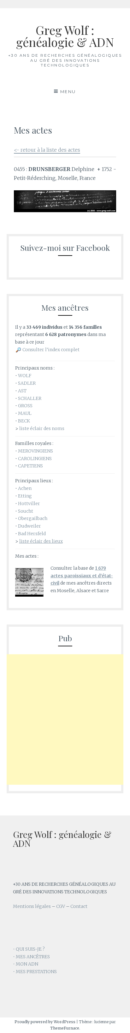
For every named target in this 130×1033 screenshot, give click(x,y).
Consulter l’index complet (51, 349)
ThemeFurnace (64, 1028)
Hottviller (29, 503)
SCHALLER (29, 398)
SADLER (27, 383)
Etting (25, 496)
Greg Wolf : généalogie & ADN (65, 36)
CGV (60, 906)
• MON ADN (25, 964)
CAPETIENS (30, 466)
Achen (25, 488)
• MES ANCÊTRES (31, 957)
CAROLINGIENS (35, 458)
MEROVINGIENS (35, 451)
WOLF (24, 375)
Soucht (25, 511)
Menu (68, 91)
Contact (78, 906)
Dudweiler (29, 526)
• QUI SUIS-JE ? (29, 949)
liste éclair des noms (41, 428)
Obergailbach (32, 518)
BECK (24, 421)
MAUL (25, 413)
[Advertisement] (65, 719)
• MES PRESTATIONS (35, 971)
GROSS (25, 406)
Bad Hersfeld (32, 533)
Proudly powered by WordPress (45, 1021)
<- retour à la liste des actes (47, 150)
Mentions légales (32, 906)
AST (22, 391)
